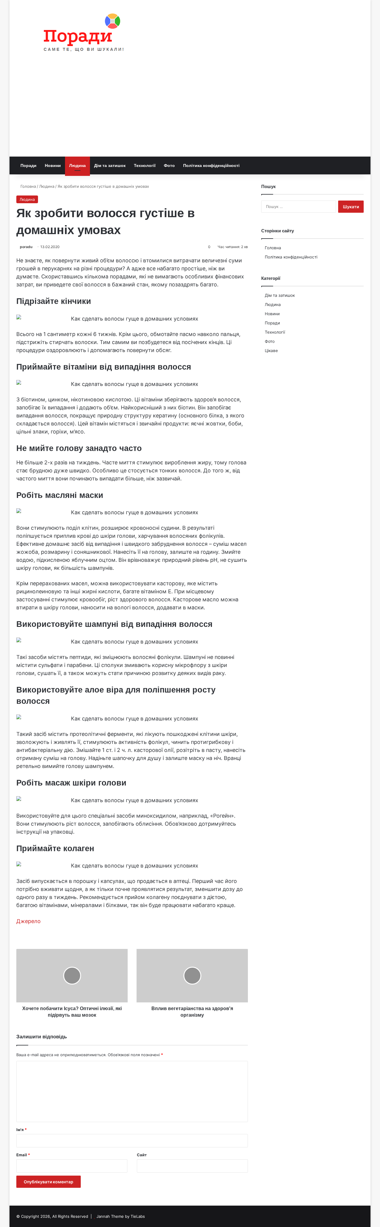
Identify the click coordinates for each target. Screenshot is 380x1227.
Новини (53, 165)
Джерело (28, 921)
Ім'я (21, 1129)
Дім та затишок (110, 165)
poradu (26, 247)
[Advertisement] (190, 112)
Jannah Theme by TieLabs (120, 1216)
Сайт (142, 1154)
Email (23, 1154)
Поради (28, 165)
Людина (77, 165)
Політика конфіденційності (211, 165)
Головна (27, 186)
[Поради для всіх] (80, 34)
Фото (169, 165)
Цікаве (271, 350)
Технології (145, 165)
